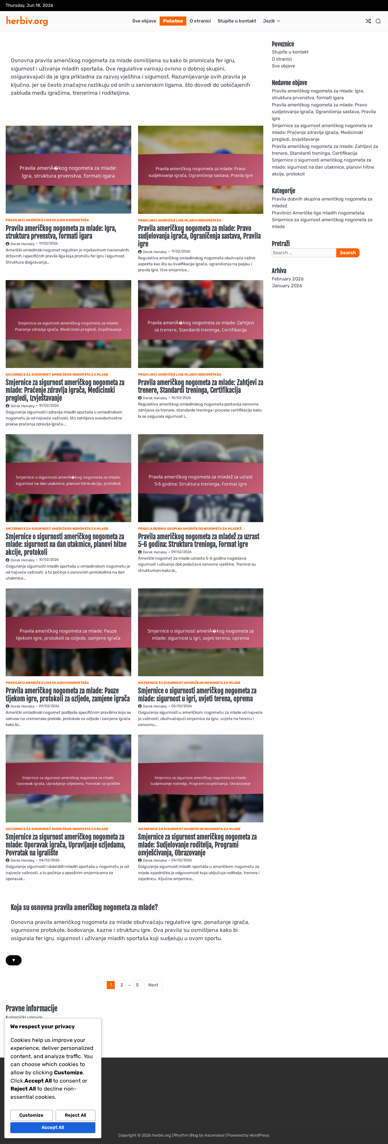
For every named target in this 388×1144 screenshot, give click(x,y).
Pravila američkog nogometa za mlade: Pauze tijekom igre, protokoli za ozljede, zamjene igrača (68, 695)
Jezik (269, 21)
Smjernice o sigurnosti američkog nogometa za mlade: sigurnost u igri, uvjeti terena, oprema (197, 695)
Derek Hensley (23, 244)
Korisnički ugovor (24, 1017)
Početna (173, 21)
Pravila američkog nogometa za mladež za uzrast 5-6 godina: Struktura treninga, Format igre (198, 541)
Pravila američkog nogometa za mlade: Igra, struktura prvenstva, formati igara (61, 232)
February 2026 (288, 279)
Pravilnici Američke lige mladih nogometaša (47, 220)
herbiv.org (27, 20)
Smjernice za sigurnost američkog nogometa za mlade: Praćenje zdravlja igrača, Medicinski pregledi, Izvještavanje (65, 390)
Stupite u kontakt (237, 21)
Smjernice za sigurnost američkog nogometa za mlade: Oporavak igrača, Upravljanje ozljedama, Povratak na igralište (66, 845)
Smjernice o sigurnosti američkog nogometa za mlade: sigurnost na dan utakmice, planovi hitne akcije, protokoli (66, 545)
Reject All (75, 1115)
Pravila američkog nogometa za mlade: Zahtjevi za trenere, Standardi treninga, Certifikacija (200, 386)
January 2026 (287, 286)
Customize (31, 1115)
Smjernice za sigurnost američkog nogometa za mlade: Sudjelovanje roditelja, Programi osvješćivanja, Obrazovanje (197, 845)
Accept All (52, 1127)
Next (153, 985)
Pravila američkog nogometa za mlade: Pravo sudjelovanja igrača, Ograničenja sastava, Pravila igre (199, 236)
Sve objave (144, 21)
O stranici (200, 21)
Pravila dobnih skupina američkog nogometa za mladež (190, 529)
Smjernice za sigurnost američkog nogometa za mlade (57, 374)
